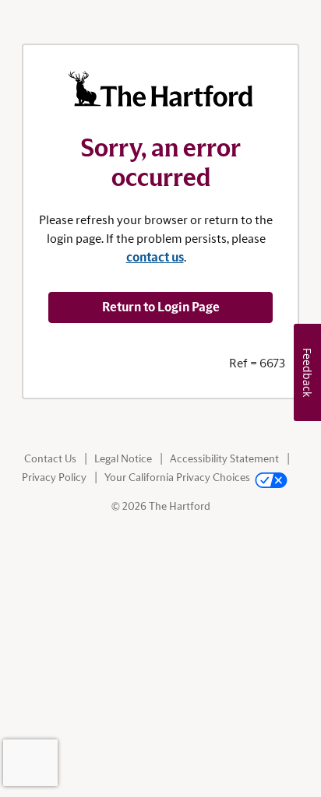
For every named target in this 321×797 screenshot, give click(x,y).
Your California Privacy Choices (177, 477)
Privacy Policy (54, 477)
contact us (155, 257)
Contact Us (50, 459)
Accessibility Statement (224, 459)
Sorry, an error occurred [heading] (161, 163)
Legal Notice (123, 459)
